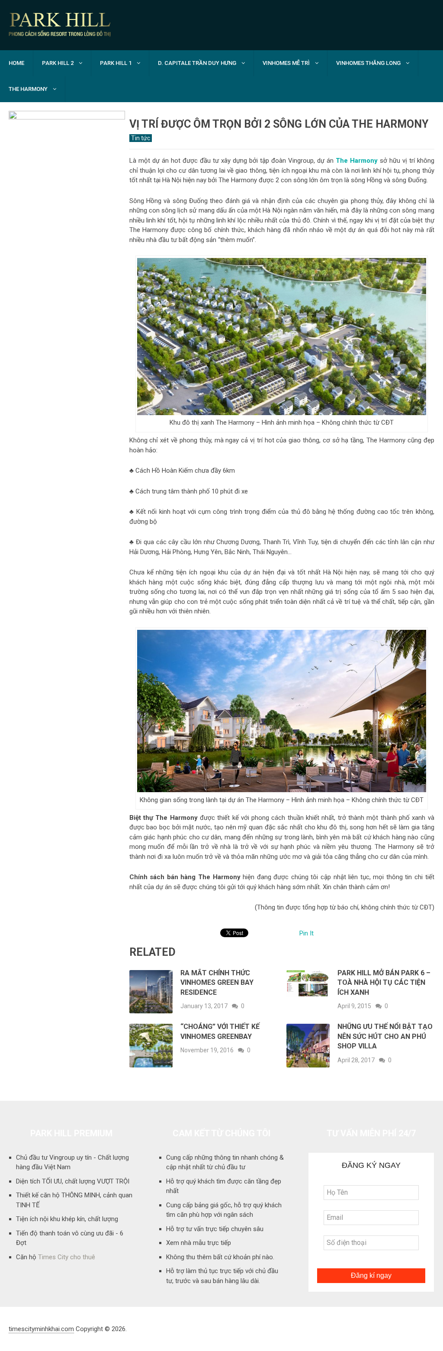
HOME (16, 63)
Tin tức (140, 138)
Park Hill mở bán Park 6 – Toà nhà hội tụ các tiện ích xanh (383, 982)
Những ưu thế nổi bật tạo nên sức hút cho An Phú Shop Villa (385, 1036)
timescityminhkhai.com (41, 1329)
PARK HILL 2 (58, 63)
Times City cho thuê (66, 1257)
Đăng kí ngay (371, 1275)
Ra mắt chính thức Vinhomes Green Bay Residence (217, 982)
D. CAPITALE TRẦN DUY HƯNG (197, 63)
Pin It (306, 933)
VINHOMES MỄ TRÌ (286, 63)
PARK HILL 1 (116, 63)
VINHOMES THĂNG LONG (368, 63)
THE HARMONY (28, 89)
